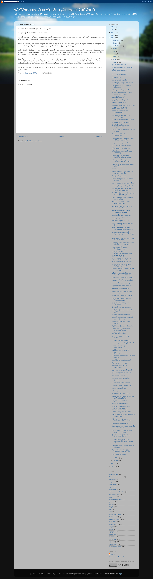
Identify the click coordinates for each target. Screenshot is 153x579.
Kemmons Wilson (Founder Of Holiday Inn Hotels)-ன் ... (122, 207)
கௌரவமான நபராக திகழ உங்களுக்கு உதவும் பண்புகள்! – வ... (123, 427)
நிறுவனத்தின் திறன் (115, 514)
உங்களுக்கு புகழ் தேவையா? (120, 90)
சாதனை (111, 487)
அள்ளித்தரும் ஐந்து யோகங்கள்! (121, 360)
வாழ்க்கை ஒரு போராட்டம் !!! (120, 350)
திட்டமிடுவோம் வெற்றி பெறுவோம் (122, 261)
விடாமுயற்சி (115, 391)
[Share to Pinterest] (51, 73)
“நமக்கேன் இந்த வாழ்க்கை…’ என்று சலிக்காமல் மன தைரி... (123, 139)
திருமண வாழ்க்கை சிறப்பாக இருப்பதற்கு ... (120, 303)
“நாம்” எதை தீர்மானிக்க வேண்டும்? (123, 326)
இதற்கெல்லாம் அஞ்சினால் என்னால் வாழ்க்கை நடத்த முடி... (123, 435)
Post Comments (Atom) (34, 141)
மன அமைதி (112, 534)
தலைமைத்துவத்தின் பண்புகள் (121, 373)
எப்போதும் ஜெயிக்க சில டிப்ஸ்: (121, 406)
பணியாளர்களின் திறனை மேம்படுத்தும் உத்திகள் (119, 248)
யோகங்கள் (112, 537)
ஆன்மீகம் (112, 479)
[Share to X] (47, 73)
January (115, 460)
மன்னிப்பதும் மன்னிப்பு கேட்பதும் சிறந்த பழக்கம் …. (121, 299)
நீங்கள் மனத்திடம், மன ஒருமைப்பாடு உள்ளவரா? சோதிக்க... (123, 172)
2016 (113, 35)
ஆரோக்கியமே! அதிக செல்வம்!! (122, 285)
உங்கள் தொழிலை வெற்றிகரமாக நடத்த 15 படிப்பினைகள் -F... (121, 274)
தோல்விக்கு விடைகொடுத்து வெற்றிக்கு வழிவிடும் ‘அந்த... (122, 156)
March (115, 62)
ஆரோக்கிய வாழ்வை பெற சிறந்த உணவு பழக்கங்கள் (122, 292)
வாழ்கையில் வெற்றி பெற (119, 401)
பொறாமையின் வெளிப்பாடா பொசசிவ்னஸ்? (120, 134)
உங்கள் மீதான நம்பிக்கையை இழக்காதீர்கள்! (120, 111)
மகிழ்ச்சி (111, 527)
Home (61, 137)
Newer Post (23, 137)
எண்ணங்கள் (112, 484)
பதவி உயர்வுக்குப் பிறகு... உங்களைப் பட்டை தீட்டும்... (122, 198)
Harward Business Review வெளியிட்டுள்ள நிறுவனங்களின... (123, 228)
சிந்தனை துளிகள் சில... (119, 388)
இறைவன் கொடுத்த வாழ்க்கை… (122, 307)
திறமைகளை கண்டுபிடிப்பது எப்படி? (122, 67)
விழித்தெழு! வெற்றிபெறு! (120, 409)
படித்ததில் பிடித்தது (114, 519)
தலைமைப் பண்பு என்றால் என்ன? (122, 370)
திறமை (111, 504)
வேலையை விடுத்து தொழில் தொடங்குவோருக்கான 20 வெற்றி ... (123, 233)
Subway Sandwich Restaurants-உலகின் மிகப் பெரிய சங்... (122, 189)
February (116, 458)
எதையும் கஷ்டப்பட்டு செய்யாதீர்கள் (122, 280)
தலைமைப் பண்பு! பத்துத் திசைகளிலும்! (119, 366)
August (115, 48)
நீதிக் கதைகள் (113, 517)
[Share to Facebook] (49, 73)
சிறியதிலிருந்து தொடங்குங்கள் (121, 259)
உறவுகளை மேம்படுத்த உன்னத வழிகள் (123, 105)
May (114, 56)
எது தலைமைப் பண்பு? (118, 375)
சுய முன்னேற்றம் (114, 494)
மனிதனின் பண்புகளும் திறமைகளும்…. (119, 346)
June (114, 54)
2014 (113, 464)
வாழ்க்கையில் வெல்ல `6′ (119, 108)
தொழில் (111, 507)
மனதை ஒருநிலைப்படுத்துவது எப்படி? (123, 183)
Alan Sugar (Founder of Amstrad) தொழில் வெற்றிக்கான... (123, 239)
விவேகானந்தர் (113, 544)
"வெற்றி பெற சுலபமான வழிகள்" (121, 385)
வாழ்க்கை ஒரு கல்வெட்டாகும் (121, 288)
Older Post (99, 137)
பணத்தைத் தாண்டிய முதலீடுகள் (122, 277)
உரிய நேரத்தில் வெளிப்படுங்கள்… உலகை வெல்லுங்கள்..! (122, 116)
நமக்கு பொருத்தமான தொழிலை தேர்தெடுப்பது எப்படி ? (122, 265)
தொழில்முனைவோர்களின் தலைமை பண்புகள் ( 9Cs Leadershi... (123, 243)
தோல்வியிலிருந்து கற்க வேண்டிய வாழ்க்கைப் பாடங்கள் (122, 329)
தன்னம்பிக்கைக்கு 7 (118, 97)
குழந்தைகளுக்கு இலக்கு (119, 80)
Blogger (120, 574)
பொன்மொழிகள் (113, 524)
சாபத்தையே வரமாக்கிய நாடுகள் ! (122, 186)
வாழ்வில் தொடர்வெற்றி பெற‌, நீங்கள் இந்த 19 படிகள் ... (123, 165)
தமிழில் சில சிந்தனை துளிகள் (121, 393)
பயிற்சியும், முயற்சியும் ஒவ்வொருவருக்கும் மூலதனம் (122, 252)
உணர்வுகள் (112, 482)
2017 (113, 32)
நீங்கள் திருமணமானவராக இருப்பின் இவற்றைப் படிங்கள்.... (123, 397)
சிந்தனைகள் (113, 489)
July (114, 51)
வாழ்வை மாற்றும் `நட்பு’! (119, 102)
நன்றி (110, 512)
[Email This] (43, 73)
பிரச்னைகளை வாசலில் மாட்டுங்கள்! (123, 119)
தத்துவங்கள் (112, 497)
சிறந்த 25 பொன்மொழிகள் (120, 403)
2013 (113, 466)
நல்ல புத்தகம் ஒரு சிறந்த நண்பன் (122, 295)
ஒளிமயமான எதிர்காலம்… (120, 64)
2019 (113, 27)
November (116, 40)
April (114, 59)
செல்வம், (115, 169)
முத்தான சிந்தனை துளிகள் (120, 423)
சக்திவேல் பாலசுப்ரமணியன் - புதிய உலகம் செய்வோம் (54, 9)
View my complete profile (117, 557)
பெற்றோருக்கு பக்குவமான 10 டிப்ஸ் (122, 83)
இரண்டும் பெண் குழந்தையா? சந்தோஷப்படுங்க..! (121, 126)
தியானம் (111, 502)
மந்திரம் (111, 529)
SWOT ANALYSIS (118, 256)
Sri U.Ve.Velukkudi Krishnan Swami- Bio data (121, 202)
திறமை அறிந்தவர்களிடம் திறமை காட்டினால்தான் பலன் (122, 93)
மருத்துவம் (112, 532)
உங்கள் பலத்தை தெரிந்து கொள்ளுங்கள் (119, 71)
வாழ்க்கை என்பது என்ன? (120, 143)
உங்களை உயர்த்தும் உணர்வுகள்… (122, 314)
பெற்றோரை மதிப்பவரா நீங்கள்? (121, 122)
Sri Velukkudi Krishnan (116, 477)
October (115, 43)
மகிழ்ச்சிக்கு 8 (116, 77)
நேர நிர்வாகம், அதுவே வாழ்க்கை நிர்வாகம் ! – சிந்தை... (122, 431)
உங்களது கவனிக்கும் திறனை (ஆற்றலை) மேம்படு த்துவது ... (122, 160)
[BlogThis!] (45, 73)
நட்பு (110, 509)
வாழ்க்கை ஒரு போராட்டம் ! (120, 353)
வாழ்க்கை (26, 76)
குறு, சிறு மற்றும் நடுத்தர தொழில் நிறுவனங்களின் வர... (122, 224)
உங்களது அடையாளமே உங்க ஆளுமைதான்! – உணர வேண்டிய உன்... (122, 441)
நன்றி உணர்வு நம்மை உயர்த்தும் (121, 215)
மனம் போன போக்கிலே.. (119, 454)
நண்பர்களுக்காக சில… (119, 333)
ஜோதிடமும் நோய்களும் (119, 176)
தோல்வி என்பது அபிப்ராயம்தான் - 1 (122, 411)
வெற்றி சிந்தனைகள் (115, 546)
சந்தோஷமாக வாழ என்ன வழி (121, 148)
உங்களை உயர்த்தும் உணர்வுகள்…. (122, 340)
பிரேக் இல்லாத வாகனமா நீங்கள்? (122, 145)
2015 (113, 38)
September (116, 46)
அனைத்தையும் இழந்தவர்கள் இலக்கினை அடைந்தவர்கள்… (122, 419)
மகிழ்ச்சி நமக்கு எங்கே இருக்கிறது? (123, 343)
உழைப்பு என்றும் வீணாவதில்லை (121, 218)
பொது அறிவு (112, 522)
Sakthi (113, 554)
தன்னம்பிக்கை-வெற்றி (115, 499)
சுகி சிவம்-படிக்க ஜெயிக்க (117, 492)
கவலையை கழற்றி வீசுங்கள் (120, 220)
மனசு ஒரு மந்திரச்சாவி (119, 74)
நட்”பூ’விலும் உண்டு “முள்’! (120, 100)
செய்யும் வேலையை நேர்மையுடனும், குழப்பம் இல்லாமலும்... (122, 318)
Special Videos (113, 474)
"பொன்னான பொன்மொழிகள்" (121, 382)
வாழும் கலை (112, 539)
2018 (113, 30)
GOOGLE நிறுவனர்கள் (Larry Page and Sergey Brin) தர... (123, 193)
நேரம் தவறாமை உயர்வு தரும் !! (121, 363)
